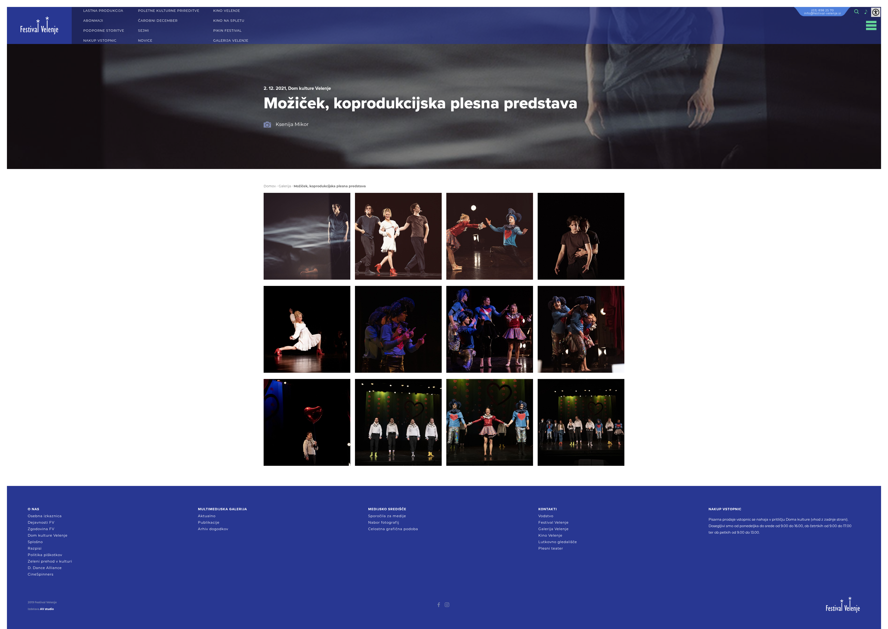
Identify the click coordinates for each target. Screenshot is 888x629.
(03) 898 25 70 (822, 10)
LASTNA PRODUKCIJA (103, 11)
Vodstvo (545, 516)
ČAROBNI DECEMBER (158, 21)
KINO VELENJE (226, 11)
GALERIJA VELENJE (230, 41)
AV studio (47, 609)
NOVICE (145, 41)
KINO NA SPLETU (228, 21)
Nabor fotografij (383, 522)
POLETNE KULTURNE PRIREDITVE (168, 11)
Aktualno (207, 516)
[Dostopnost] (875, 12)
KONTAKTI (547, 509)
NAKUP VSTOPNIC (100, 41)
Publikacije (208, 522)
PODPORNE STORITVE (103, 31)
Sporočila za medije (387, 516)
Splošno (35, 542)
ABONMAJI (93, 21)
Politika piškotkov (45, 555)
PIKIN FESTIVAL (227, 31)
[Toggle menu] (871, 25)
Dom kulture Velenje (48, 535)
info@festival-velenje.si (822, 13)
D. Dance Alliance (45, 568)
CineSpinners (40, 574)
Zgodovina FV (41, 529)
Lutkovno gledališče (557, 542)
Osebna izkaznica (45, 516)
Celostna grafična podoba (393, 529)
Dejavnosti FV (41, 522)
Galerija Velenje (553, 529)
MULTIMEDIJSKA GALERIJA (222, 509)
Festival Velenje (553, 522)
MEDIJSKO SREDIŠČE (387, 509)
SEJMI (143, 31)
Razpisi (35, 548)
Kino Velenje (550, 535)
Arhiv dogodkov (213, 529)
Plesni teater (550, 548)
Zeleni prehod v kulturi (50, 561)
